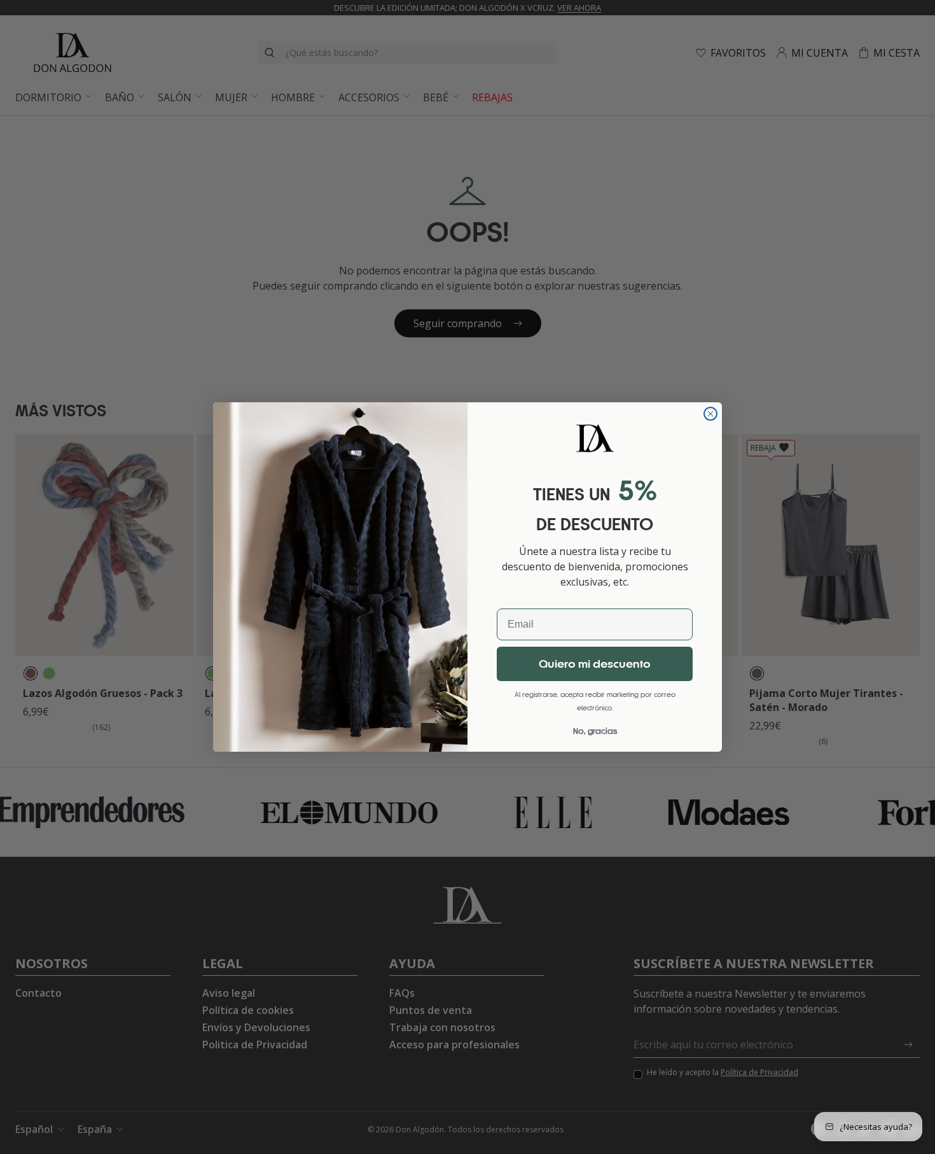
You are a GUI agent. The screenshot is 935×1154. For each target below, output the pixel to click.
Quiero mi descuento (595, 664)
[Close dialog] (710, 413)
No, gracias (595, 731)
